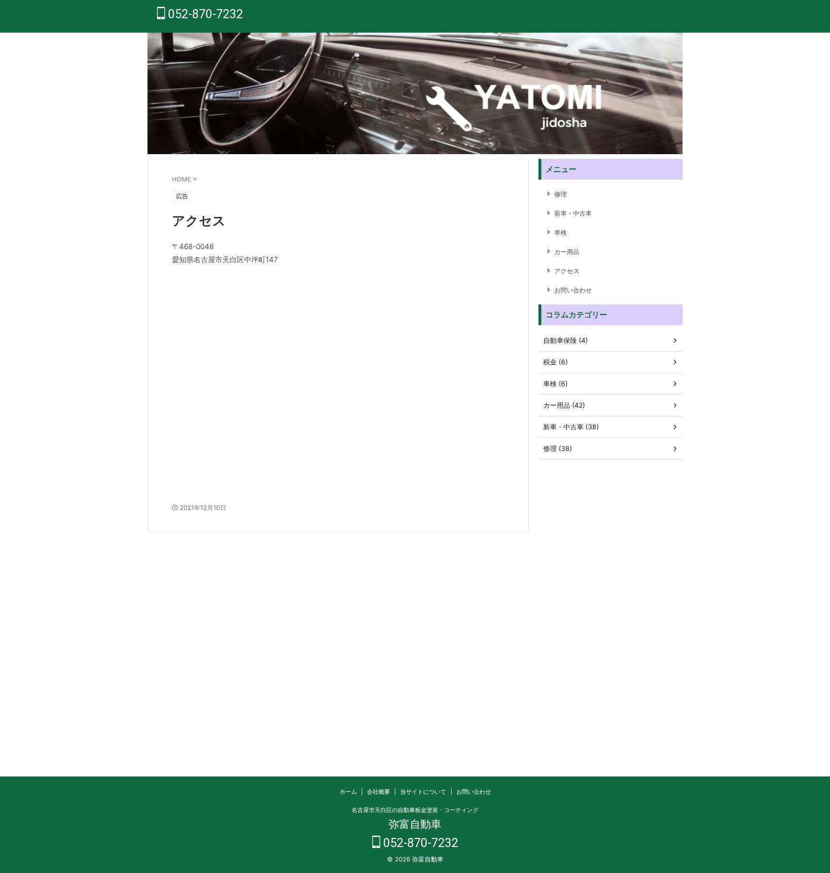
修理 (560, 194)
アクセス (566, 271)
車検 (560, 232)
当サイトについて (423, 791)
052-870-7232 (204, 14)
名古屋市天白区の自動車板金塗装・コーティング (415, 809)
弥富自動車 (415, 824)
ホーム (348, 791)
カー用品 (566, 251)
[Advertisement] (610, 608)
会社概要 (378, 791)
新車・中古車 (573, 213)
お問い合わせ (573, 290)
